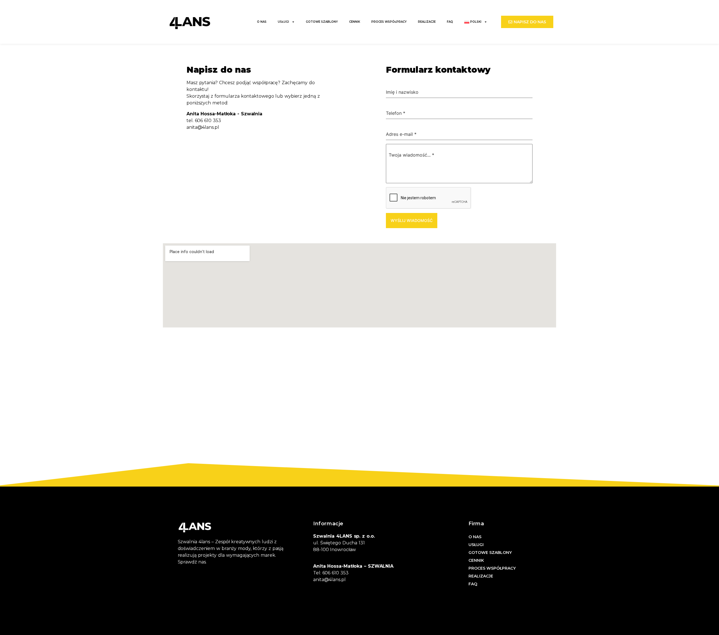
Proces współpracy (389, 22)
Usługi (283, 22)
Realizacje (427, 22)
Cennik (354, 22)
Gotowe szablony (322, 22)
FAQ (450, 22)
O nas (262, 22)
